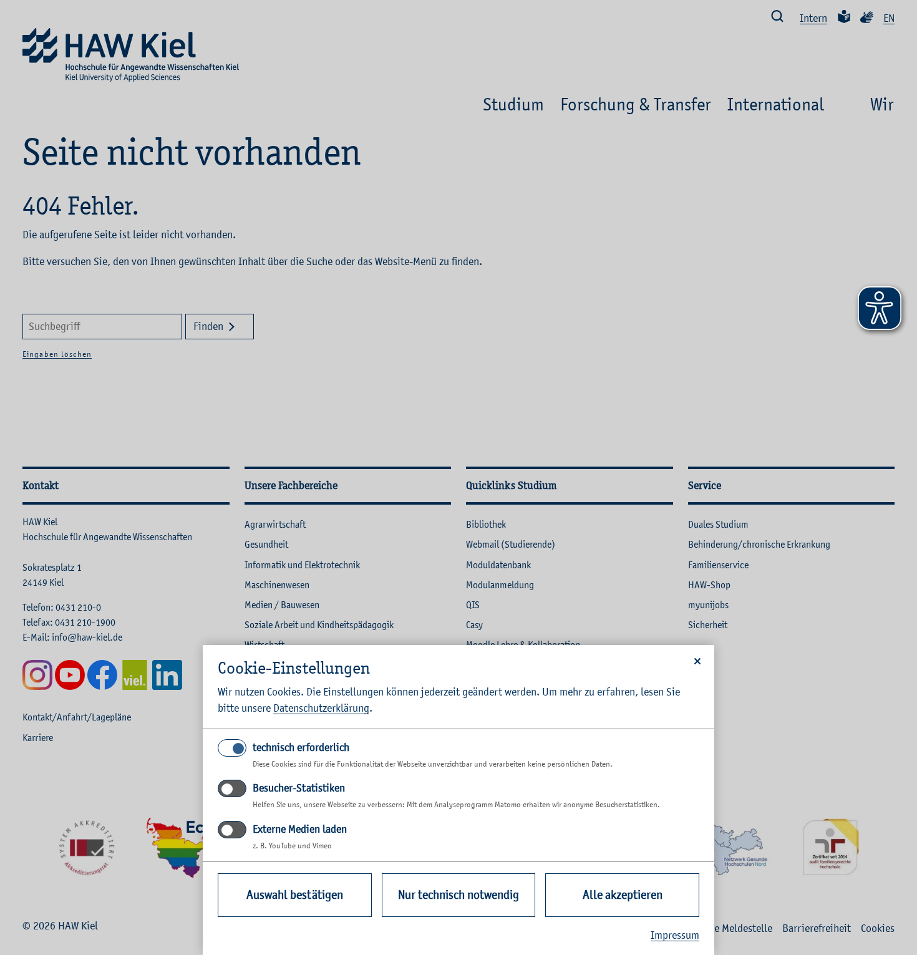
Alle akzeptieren (622, 895)
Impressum (675, 935)
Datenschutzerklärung (321, 708)
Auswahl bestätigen (294, 895)
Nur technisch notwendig (458, 895)
